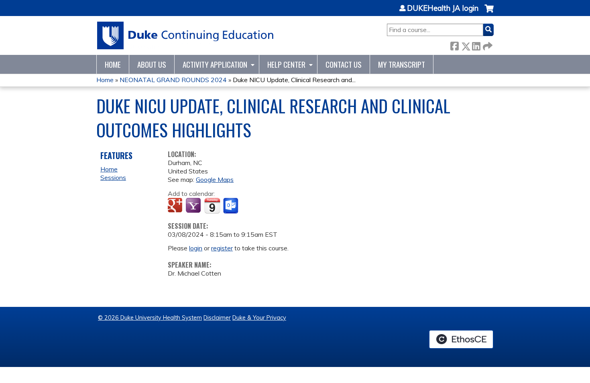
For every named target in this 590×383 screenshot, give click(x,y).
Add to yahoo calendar (194, 206)
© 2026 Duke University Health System (150, 317)
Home (113, 64)
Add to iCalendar (212, 206)
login (195, 248)
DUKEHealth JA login (442, 8)
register (222, 248)
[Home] (185, 35)
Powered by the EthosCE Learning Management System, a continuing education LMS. (461, 339)
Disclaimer (217, 317)
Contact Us (344, 64)
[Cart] (489, 12)
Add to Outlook (231, 206)
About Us (151, 64)
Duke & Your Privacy (259, 317)
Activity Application (215, 64)
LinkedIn (476, 44)
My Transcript (401, 64)
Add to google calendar (176, 206)
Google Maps (215, 179)
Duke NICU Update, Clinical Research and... (294, 80)
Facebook (454, 44)
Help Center (286, 64)
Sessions (113, 177)
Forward (487, 44)
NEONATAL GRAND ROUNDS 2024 (173, 80)
